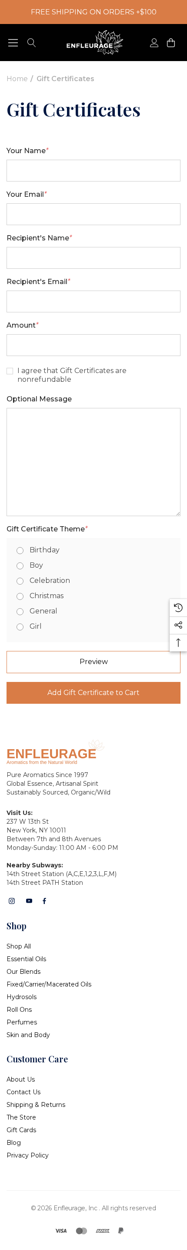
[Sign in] (154, 42)
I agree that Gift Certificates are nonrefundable (72, 375)
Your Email (27, 194)
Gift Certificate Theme (47, 529)
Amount (22, 325)
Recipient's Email (38, 281)
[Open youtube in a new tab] (29, 901)
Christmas (46, 596)
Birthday (45, 550)
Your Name (27, 151)
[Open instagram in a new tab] (12, 901)
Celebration (50, 580)
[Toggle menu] (13, 43)
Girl (36, 626)
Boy (36, 565)
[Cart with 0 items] (170, 42)
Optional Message (39, 399)
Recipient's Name (39, 238)
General (43, 611)
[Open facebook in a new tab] (44, 901)
